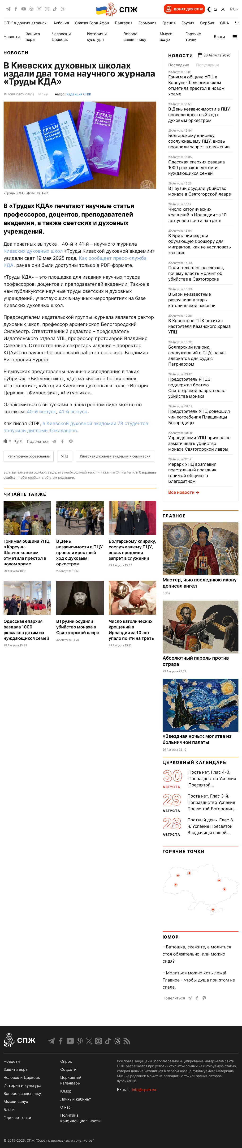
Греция (169, 23)
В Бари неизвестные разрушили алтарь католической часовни (192, 300)
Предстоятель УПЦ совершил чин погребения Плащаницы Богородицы (199, 417)
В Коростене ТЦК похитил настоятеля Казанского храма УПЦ (199, 326)
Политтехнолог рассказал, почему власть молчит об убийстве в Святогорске (196, 273)
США (224, 23)
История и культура (22, 1085)
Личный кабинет (75, 1099)
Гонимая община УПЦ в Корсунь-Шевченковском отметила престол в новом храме (27, 552)
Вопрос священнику (22, 1093)
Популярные (207, 65)
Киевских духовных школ (33, 251)
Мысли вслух (16, 1101)
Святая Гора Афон (92, 23)
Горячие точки (183, 851)
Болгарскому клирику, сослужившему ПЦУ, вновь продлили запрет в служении (199, 141)
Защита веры (16, 1069)
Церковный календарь (194, 762)
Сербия (207, 23)
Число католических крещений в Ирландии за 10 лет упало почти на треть (197, 215)
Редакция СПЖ (78, 94)
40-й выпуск (41, 411)
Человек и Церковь (22, 1077)
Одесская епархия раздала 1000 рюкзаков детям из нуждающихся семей (196, 167)
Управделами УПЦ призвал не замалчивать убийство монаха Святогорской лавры (199, 443)
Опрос (66, 1061)
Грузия (188, 23)
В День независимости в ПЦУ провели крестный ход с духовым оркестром (79, 552)
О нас (65, 1107)
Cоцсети (68, 1069)
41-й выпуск (73, 411)
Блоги (219, 36)
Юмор (171, 937)
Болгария (124, 23)
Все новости (181, 492)
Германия (147, 23)
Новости (12, 36)
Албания (61, 23)
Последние (178, 65)
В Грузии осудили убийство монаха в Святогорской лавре (77, 627)
